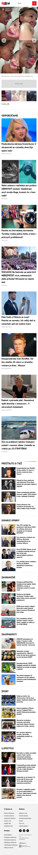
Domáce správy (10, 520)
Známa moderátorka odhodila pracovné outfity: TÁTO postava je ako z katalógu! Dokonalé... (26, 494)
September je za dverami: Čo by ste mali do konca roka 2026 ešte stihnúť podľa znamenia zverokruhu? (26, 780)
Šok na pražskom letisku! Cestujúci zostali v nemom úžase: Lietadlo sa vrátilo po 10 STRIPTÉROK (25, 621)
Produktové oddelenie (10, 837)
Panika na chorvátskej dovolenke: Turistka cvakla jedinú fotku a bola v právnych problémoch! (26, 597)
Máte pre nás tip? (8, 847)
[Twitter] (27, 830)
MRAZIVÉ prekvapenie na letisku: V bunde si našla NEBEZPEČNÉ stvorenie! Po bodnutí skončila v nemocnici (26, 642)
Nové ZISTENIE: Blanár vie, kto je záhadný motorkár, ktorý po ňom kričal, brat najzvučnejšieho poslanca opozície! (26, 553)
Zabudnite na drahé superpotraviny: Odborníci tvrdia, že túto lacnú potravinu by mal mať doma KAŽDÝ (26, 654)
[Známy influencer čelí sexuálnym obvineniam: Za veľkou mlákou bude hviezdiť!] (9, 509)
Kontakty (7, 831)
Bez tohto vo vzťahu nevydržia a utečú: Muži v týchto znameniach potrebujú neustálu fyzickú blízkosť (26, 756)
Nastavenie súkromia (9, 818)
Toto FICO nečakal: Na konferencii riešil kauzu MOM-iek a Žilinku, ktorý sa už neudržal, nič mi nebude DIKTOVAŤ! (26, 529)
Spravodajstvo (8, 835)
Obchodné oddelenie (10, 840)
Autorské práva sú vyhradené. (24, 838)
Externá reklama (23, 816)
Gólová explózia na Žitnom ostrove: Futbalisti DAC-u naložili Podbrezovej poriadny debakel (26, 711)
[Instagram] (24, 830)
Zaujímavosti (9, 634)
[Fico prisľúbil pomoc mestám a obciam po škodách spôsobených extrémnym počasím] (9, 566)
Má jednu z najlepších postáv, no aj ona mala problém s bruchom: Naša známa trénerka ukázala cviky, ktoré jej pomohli (26, 793)
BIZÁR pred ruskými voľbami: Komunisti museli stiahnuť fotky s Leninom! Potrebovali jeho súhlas (26, 609)
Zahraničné (8, 577)
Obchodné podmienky (25, 818)
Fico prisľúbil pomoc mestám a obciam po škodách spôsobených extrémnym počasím (26, 564)
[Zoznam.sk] (22, 843)
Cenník (21, 821)
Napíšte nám (7, 823)
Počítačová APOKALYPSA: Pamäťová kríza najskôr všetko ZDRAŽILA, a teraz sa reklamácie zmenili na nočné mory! (26, 586)
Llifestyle (8, 748)
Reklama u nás (23, 813)
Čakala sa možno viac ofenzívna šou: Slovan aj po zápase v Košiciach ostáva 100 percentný (26, 699)
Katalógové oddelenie (10, 842)
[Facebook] (20, 830)
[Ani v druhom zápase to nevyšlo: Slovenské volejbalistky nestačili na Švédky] (9, 736)
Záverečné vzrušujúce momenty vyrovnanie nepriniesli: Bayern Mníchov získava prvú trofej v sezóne (25, 723)
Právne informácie (9, 813)
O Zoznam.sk (8, 809)
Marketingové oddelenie (11, 845)
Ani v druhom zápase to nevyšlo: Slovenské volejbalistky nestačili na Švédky (24, 735)
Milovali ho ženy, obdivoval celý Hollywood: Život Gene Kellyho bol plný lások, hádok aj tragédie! (26, 483)
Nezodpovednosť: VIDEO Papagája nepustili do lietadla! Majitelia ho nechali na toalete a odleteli (26, 666)
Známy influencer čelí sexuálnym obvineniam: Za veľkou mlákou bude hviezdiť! (26, 506)
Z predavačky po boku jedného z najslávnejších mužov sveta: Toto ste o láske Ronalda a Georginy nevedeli (26, 768)
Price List (21, 823)
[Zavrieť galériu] (34, 3)
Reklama (21, 809)
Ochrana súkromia (9, 816)
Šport (5, 691)
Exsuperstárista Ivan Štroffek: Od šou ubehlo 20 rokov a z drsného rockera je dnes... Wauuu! (26, 471)
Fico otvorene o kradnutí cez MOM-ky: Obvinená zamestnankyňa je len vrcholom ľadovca (26, 540)
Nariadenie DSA (8, 826)
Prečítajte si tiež (12, 463)
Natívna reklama (23, 826)
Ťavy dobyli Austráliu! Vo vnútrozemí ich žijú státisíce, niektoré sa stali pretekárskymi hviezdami (26, 678)
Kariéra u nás (7, 821)
